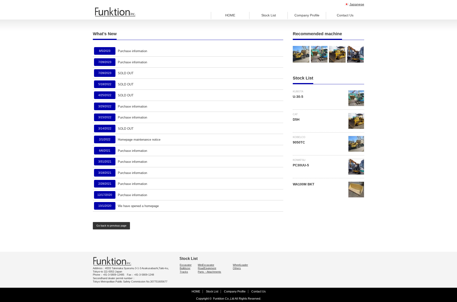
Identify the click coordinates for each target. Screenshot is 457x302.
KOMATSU (299, 159)
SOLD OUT (126, 73)
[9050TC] (301, 54)
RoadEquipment (207, 268)
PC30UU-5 (301, 165)
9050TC (299, 142)
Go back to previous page (111, 225)
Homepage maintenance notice (139, 139)
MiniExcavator (206, 264)
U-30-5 (298, 97)
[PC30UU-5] (355, 54)
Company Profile (306, 15)
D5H (296, 119)
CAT (295, 114)
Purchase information (132, 51)
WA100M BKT (303, 184)
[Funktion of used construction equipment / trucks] (115, 12)
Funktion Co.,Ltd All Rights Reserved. (237, 298)
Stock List (268, 15)
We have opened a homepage (138, 206)
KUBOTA (298, 91)
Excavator (186, 264)
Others (237, 268)
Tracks (184, 271)
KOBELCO (299, 137)
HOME (230, 15)
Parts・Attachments (209, 271)
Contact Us (345, 15)
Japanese (356, 4)
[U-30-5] (319, 54)
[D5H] (337, 54)
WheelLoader (240, 264)
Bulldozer (185, 268)
